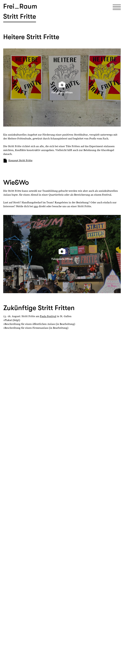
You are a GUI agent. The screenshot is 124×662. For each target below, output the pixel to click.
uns (36, 206)
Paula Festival (48, 316)
